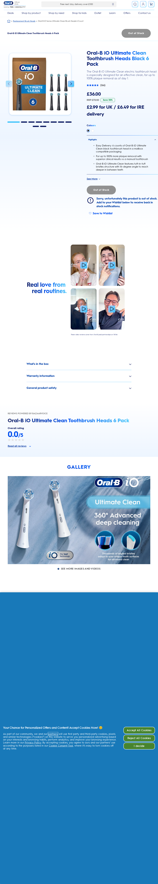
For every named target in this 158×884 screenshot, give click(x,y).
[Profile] (143, 4)
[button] (9, 84)
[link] (151, 4)
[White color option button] (92, 130)
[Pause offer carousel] (113, 4)
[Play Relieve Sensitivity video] (84, 309)
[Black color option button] (88, 130)
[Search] (135, 4)
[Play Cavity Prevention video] (84, 265)
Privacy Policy (33, 742)
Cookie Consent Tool (61, 745)
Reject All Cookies (139, 738)
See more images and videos (80, 568)
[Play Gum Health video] (112, 309)
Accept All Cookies (139, 730)
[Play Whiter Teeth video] (112, 265)
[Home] (8, 21)
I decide (139, 745)
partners (53, 733)
